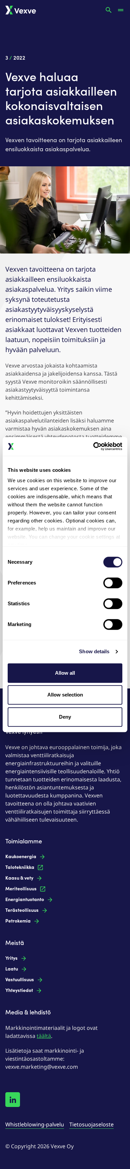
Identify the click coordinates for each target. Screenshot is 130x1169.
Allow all (65, 673)
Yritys (11, 958)
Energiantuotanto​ (24, 899)
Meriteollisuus (21, 889)
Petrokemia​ (18, 921)
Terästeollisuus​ (22, 910)
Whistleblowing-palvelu (34, 1124)
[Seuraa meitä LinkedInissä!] (12, 1099)
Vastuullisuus (19, 980)
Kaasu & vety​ (19, 878)
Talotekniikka (19, 867)
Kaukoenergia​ (20, 856)
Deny (65, 717)
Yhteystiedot (19, 990)
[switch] (112, 582)
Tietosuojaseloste (91, 1124)
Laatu (11, 969)
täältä (44, 1036)
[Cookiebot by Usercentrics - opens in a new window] (93, 446)
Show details (94, 651)
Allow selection (65, 695)
